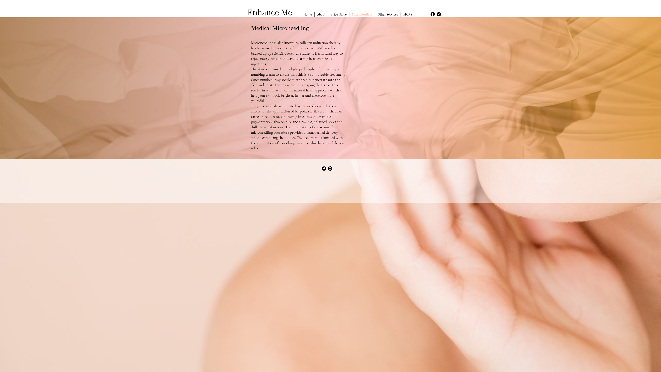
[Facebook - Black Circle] (433, 14)
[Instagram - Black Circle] (439, 14)
